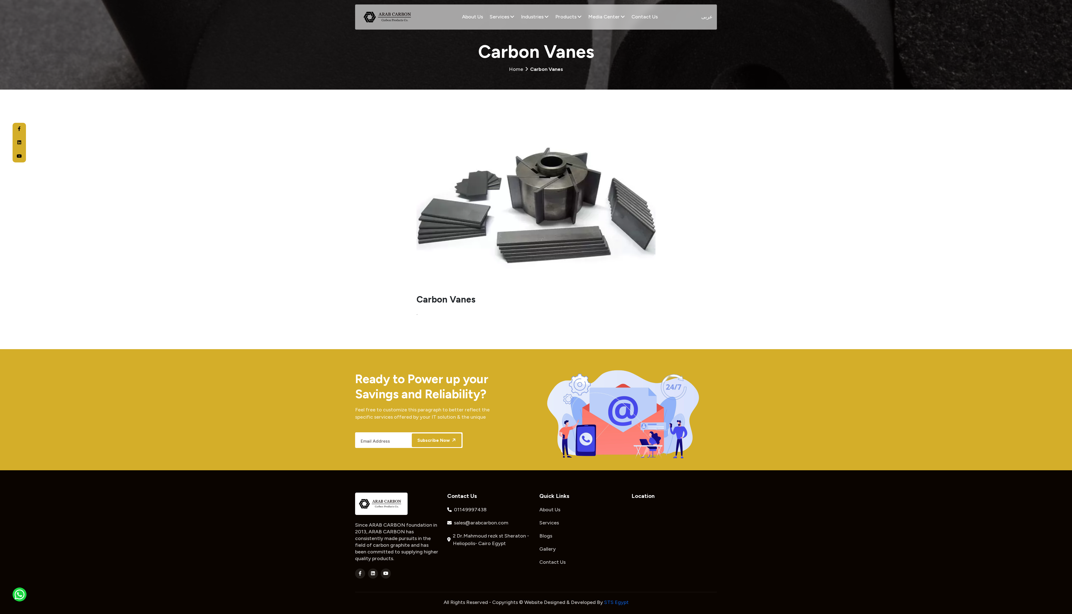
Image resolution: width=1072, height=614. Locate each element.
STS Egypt (616, 602)
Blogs (545, 536)
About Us (472, 17)
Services (500, 17)
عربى (707, 17)
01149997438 (470, 510)
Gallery (547, 549)
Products (566, 17)
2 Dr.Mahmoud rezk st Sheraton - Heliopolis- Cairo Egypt (491, 539)
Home (536, 69)
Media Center (604, 17)
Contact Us (644, 17)
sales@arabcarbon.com (481, 523)
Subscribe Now (434, 440)
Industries (533, 17)
